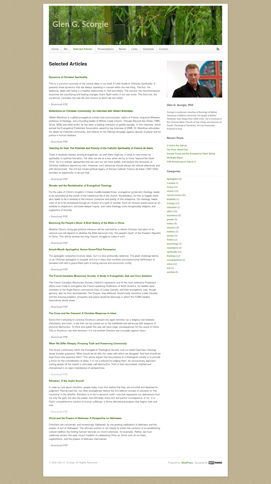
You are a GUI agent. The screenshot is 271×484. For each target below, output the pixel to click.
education (172, 207)
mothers (171, 231)
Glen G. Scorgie (80, 24)
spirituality (172, 252)
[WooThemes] (215, 462)
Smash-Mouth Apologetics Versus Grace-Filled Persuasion (82, 249)
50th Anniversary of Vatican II (181, 161)
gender (170, 219)
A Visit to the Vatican (177, 145)
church (170, 191)
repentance (172, 248)
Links (134, 48)
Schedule (148, 48)
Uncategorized (174, 260)
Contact (163, 48)
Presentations (106, 48)
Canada (171, 183)
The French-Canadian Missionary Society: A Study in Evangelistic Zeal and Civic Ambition (100, 276)
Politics (170, 240)
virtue (169, 264)
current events (174, 195)
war (169, 268)
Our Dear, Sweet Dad (177, 149)
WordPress (187, 462)
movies (170, 235)
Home (55, 48)
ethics (170, 211)
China (170, 187)
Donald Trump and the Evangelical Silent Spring (191, 153)
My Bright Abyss (175, 157)
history (170, 223)
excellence (172, 215)
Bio (66, 48)
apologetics (172, 179)
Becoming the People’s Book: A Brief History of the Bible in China (86, 223)
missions (171, 227)
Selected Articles (82, 48)
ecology (171, 203)
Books (122, 48)
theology (171, 256)
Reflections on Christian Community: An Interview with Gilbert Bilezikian (91, 111)
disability (171, 199)
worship (171, 272)
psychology (172, 244)
